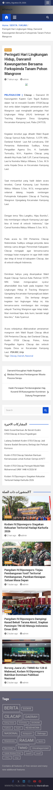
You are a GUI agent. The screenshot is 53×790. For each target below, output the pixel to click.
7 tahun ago (12, 79)
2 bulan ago (12, 633)
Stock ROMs (8, 748)
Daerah (21, 356)
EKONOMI (36, 723)
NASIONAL (11, 733)
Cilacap (13, 356)
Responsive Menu (48, 2)
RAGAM (8, 50)
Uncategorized (40, 748)
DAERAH (31, 717)
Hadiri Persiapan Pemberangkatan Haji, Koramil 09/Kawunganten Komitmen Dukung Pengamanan (27, 392)
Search (46, 410)
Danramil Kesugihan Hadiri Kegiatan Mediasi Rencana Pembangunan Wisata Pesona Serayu (26, 374)
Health (18, 728)
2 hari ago (11, 535)
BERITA (11, 707)
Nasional (29, 356)
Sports (40, 741)
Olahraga (41, 733)
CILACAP (12, 716)
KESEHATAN (32, 727)
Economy (23, 723)
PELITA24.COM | (13, 95)
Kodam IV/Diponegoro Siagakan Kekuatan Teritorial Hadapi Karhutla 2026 (26, 528)
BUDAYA (27, 709)
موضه (17, 758)
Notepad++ (27, 733)
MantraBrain (43, 785)
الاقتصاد (29, 753)
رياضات (7, 758)
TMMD (23, 748)
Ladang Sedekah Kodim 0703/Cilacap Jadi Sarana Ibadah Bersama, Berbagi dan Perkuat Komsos (26, 444)
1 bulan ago (12, 584)
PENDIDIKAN (9, 741)
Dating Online (9, 723)
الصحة (38, 753)
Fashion (7, 728)
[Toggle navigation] (15, 17)
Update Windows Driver (12, 753)
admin (26, 79)
